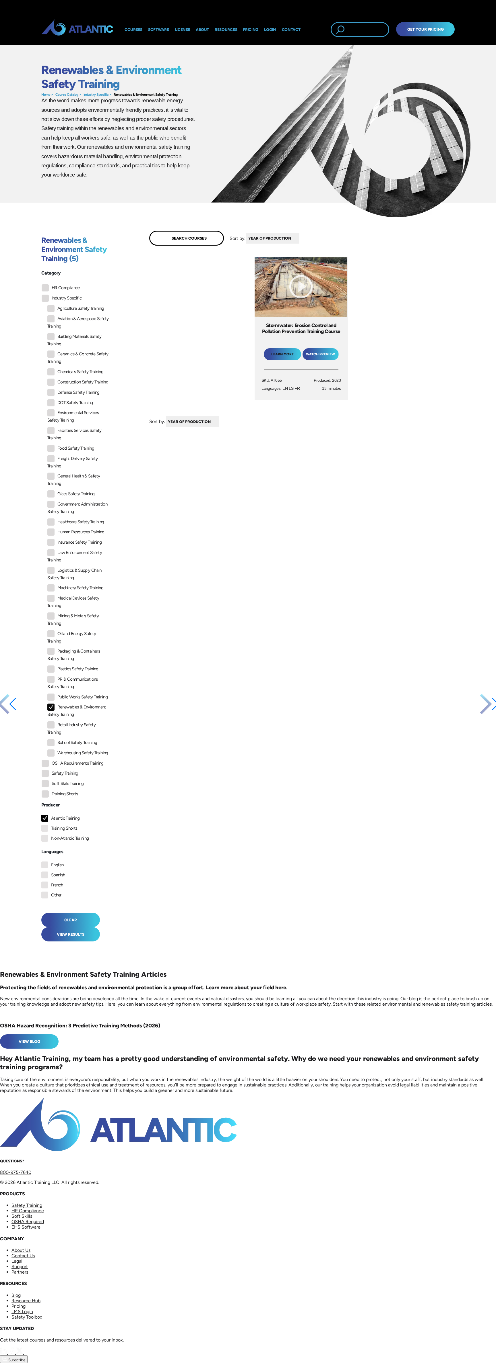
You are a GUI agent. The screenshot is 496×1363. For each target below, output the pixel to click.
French (57, 885)
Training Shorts (65, 793)
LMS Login (22, 1311)
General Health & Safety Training (73, 479)
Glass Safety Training (76, 493)
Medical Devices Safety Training (73, 602)
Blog (16, 1295)
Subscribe (16, 1360)
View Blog (29, 1041)
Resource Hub (25, 1300)
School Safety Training (77, 742)
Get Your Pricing (425, 29)
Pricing (18, 1306)
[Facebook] (12, 1352)
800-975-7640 (15, 1172)
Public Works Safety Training (82, 697)
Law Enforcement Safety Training (74, 556)
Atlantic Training (65, 818)
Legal (16, 1261)
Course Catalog (66, 95)
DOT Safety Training (75, 402)
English (57, 864)
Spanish (58, 875)
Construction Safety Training (82, 382)
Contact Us (23, 1255)
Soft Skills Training (68, 783)
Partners (19, 1272)
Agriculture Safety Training (80, 308)
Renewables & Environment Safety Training (146, 95)
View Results (70, 934)
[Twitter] (20, 1352)
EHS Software (25, 1227)
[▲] (300, 238)
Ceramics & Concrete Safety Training (77, 357)
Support (19, 1266)
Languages (52, 851)
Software (158, 29)
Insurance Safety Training (79, 542)
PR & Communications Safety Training (72, 683)
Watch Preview (320, 354)
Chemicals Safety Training (80, 371)
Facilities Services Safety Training (74, 434)
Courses (133, 29)
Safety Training (65, 773)
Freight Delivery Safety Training (72, 462)
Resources (226, 29)
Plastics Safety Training (77, 668)
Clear (70, 920)
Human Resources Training (80, 531)
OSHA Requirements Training (77, 763)
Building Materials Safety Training (74, 340)
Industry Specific (96, 95)
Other (56, 895)
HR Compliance (66, 287)
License (182, 29)
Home (45, 95)
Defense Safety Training (78, 392)
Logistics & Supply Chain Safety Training (74, 574)
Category (51, 273)
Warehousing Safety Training (82, 752)
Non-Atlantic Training (70, 838)
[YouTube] (27, 1352)
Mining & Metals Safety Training (73, 619)
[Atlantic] (77, 29)
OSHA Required (27, 1221)
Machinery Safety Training (80, 587)
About (202, 29)
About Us (20, 1250)
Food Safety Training (75, 448)
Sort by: (237, 238)
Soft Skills (21, 1216)
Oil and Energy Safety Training (71, 637)
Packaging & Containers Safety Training (73, 655)
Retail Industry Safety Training (71, 728)
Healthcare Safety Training (80, 521)
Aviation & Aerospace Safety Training (78, 322)
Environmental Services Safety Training (73, 416)
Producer (50, 805)
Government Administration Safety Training (77, 508)
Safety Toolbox (26, 1317)
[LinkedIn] (4, 1352)
